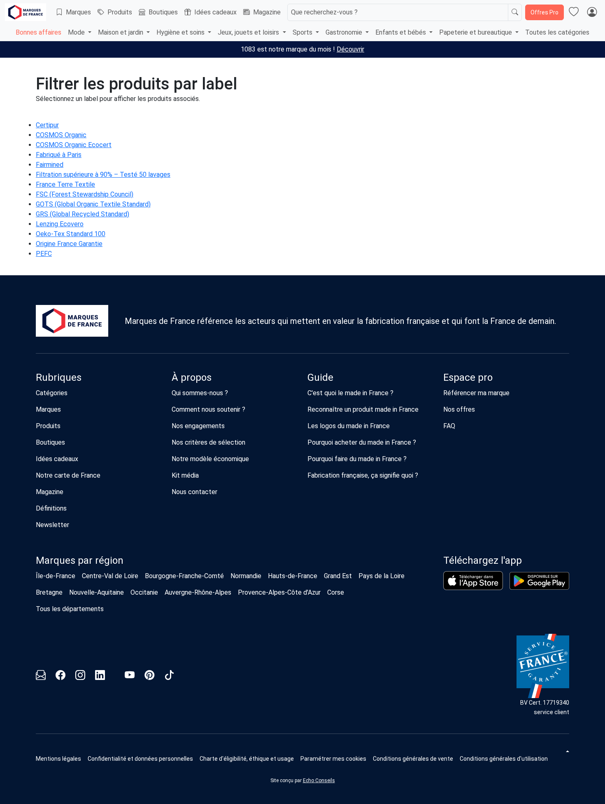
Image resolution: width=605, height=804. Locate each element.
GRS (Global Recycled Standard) (82, 214)
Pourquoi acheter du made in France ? (361, 442)
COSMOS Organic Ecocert (74, 145)
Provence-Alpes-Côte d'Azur (279, 592)
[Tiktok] (169, 676)
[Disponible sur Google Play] (539, 581)
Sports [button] (303, 32)
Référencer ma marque (476, 393)
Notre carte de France (68, 475)
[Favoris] (573, 12)
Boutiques (163, 12)
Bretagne (49, 592)
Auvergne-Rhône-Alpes (198, 592)
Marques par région (79, 560)
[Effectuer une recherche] (515, 12)
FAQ (449, 426)
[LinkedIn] (100, 676)
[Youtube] (130, 676)
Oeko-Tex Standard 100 (70, 234)
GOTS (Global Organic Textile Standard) (93, 204)
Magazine (267, 12)
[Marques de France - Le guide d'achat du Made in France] (25, 12)
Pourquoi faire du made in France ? (357, 459)
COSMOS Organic (61, 135)
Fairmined (49, 165)
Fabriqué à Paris (58, 155)
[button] (333, 758)
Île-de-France (55, 576)
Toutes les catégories (557, 32)
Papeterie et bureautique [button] (476, 32)
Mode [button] (77, 32)
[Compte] (592, 12)
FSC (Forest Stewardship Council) (84, 194)
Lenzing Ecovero (60, 224)
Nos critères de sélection (208, 442)
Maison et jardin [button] (121, 32)
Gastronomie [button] (345, 32)
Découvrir (350, 49)
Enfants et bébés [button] (401, 32)
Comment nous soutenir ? (208, 409)
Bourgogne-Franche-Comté (184, 576)
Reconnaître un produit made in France (363, 409)
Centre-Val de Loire (110, 576)
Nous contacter (194, 492)
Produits (119, 12)
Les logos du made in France (348, 426)
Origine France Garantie (69, 244)
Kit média (185, 475)
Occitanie (144, 592)
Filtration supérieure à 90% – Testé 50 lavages (103, 174)
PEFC (44, 254)
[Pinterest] (149, 676)
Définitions (51, 508)
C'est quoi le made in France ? (350, 393)
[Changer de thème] (566, 751)
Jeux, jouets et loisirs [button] (249, 32)
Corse (335, 592)
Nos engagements (198, 426)
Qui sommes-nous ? (200, 393)
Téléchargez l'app (482, 560)
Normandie (245, 576)
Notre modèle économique (210, 459)
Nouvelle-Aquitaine (96, 592)
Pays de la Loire (381, 576)
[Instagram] (80, 676)
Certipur (47, 125)
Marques (78, 12)
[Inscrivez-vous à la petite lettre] (41, 676)
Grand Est (338, 576)
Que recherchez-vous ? (324, 12)
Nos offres (459, 409)
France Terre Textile (65, 184)
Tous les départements (70, 609)
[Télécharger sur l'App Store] (473, 580)
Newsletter (52, 525)
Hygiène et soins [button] (181, 32)
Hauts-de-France (292, 576)
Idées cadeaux (215, 12)
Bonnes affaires (38, 32)
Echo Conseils (319, 780)
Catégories (51, 393)
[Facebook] (60, 676)
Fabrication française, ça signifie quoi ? (362, 475)
